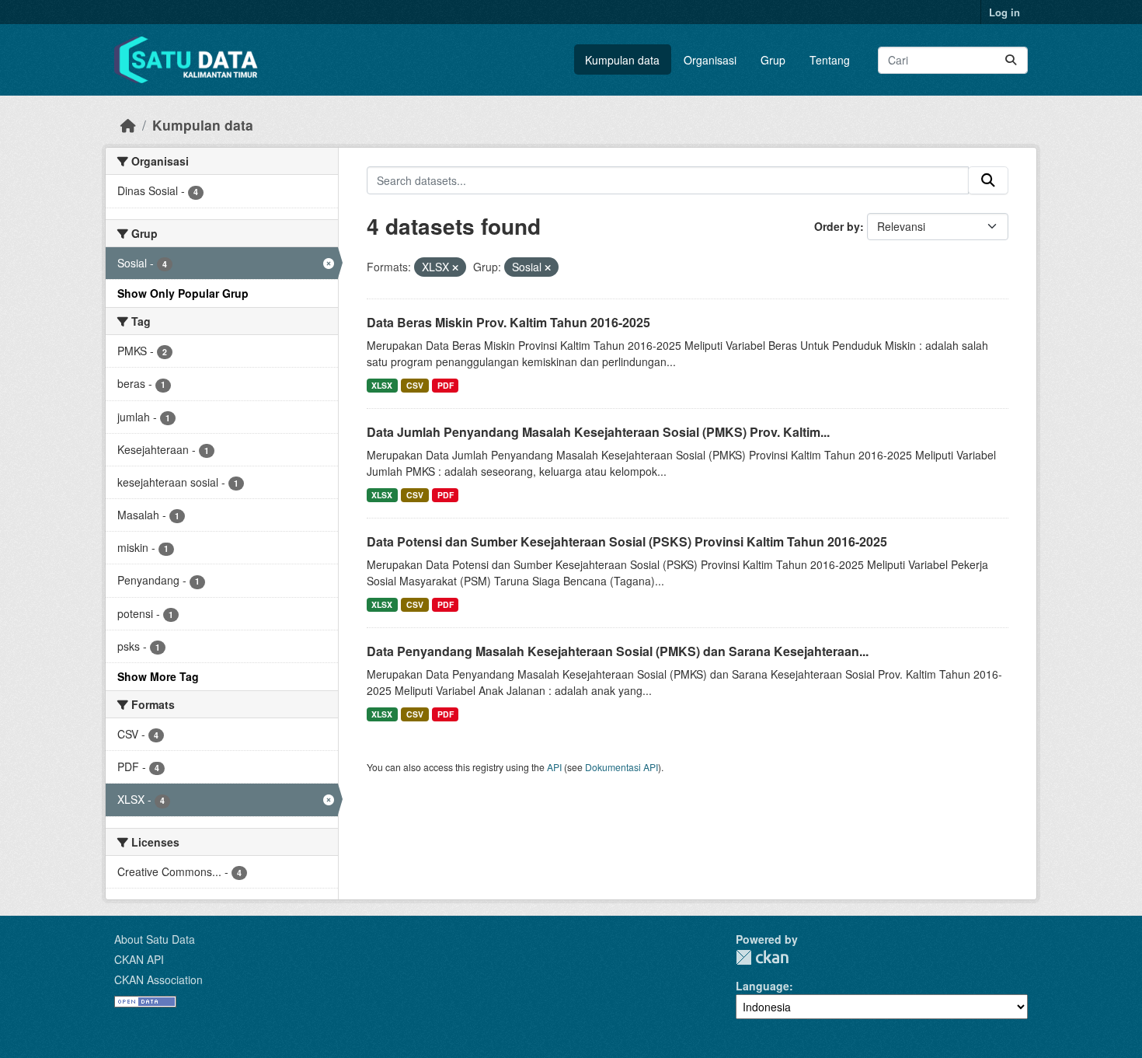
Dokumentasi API (621, 766)
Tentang (829, 60)
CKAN (762, 957)
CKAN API (139, 959)
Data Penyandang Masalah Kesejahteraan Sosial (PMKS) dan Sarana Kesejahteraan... (618, 651)
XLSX (381, 385)
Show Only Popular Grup (183, 293)
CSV (414, 385)
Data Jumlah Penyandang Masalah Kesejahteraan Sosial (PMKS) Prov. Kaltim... (598, 432)
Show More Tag (158, 676)
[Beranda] (128, 124)
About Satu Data (154, 939)
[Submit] (1010, 60)
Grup (773, 60)
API (554, 766)
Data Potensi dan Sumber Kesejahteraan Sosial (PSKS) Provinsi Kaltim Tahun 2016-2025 (627, 541)
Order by (837, 226)
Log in (1004, 12)
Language (762, 985)
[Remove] (455, 267)
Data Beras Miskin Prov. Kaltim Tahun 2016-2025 (508, 322)
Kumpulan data (622, 60)
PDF (445, 385)
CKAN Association (158, 979)
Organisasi (710, 60)
